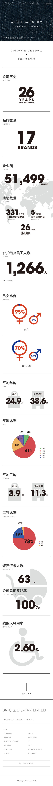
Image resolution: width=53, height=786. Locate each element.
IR (29, 741)
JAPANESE (8, 719)
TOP (5, 729)
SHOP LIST (32, 737)
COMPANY (8, 733)
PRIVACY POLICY (35, 750)
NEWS (30, 733)
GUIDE (6, 754)
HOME (5, 38)
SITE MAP (32, 754)
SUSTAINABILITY (11, 741)
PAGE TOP (26, 694)
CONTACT (8, 750)
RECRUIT (7, 746)
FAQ (29, 746)
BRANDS (7, 737)
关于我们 (13, 38)
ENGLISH (19, 719)
